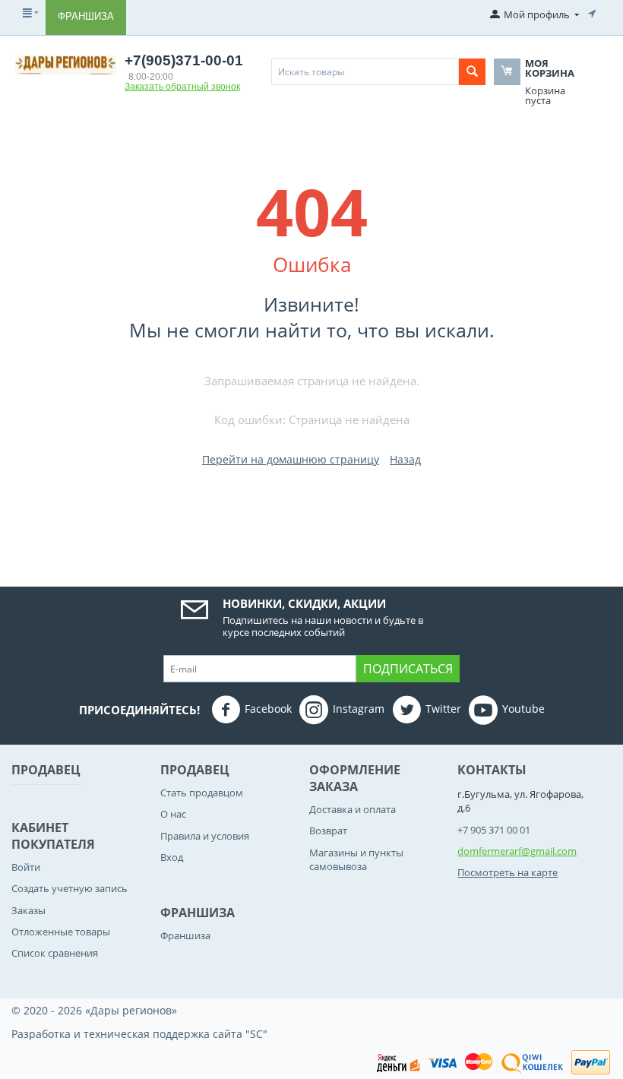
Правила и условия (204, 836)
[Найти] (472, 72)
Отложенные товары (60, 931)
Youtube (523, 708)
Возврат (328, 830)
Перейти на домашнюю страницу (290, 459)
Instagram (358, 708)
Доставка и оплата (352, 809)
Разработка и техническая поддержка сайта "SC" (139, 1034)
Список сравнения (54, 953)
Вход (171, 857)
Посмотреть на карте (507, 872)
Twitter (443, 708)
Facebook (268, 708)
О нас (173, 814)
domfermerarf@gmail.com (517, 851)
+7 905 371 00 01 (493, 830)
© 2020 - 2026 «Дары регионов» (94, 1010)
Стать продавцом (201, 792)
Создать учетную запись (69, 888)
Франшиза (86, 16)
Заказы (28, 910)
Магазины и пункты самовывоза (356, 859)
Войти (25, 867)
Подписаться (408, 668)
